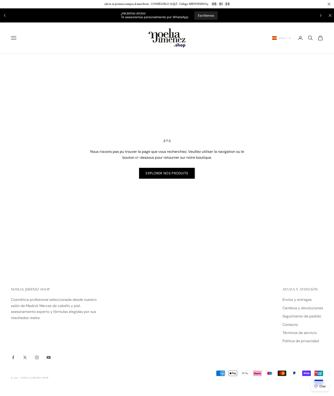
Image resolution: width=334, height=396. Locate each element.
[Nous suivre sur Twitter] (25, 357)
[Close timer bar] (329, 4)
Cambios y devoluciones (302, 308)
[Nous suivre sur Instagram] (37, 357)
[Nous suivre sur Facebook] (13, 357)
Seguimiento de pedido (301, 316)
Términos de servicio (299, 332)
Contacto (290, 324)
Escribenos (63, 15)
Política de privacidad (300, 341)
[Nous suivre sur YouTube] (48, 357)
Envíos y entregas (297, 299)
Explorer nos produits (167, 173)
